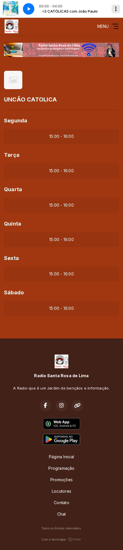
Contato (61, 502)
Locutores (61, 491)
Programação (61, 468)
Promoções (61, 479)
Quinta (12, 224)
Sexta (11, 258)
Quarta (13, 189)
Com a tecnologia (53, 539)
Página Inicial (61, 456)
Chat (61, 514)
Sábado (14, 292)
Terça (11, 155)
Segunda (15, 121)
